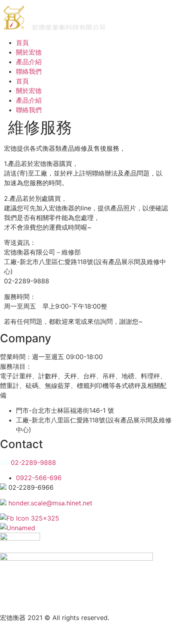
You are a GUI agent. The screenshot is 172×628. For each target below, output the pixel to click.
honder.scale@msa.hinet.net (49, 503)
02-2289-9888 (32, 462)
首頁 (22, 42)
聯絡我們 (29, 71)
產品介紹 (29, 62)
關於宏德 (29, 52)
